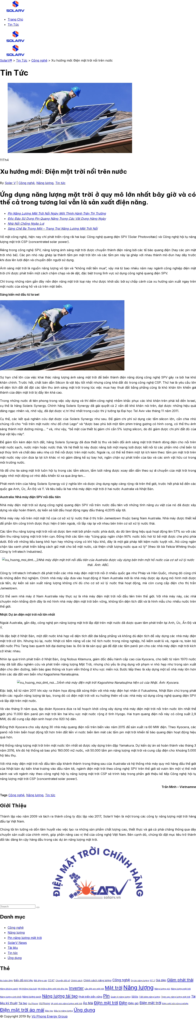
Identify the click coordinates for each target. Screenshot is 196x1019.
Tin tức (60, 183)
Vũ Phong (44, 1003)
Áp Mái (88, 1003)
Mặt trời (113, 988)
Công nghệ (26, 183)
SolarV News (17, 943)
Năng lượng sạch (31, 996)
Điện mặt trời (106, 1002)
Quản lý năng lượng (121, 997)
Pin (106, 996)
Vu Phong (33, 1003)
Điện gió (133, 1003)
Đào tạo (49, 1011)
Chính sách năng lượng (97, 980)
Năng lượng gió (162, 989)
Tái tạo (22, 1003)
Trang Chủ (15, 19)
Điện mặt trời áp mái (22, 1010)
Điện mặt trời (150, 1003)
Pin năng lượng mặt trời (25, 938)
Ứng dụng (15, 958)
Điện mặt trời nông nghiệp (175, 1003)
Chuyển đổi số (63, 980)
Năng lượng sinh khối (10, 997)
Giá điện (161, 980)
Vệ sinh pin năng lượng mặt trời (66, 1003)
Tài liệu (13, 948)
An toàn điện (6, 980)
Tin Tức (13, 24)
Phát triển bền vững (90, 996)
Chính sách (76, 980)
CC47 (51, 980)
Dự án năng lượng (140, 980)
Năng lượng (44, 183)
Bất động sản (40, 980)
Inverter (76, 988)
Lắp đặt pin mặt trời (94, 989)
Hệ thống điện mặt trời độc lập (53, 989)
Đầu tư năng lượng (63, 1011)
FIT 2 (152, 980)
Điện (123, 1002)
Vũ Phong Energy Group (50, 1016)
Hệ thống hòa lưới (28, 989)
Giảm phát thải (180, 979)
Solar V (10, 183)
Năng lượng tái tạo (60, 996)
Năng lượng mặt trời (181, 989)
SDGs (134, 996)
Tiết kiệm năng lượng (149, 997)
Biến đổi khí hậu (23, 980)
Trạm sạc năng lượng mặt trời (175, 997)
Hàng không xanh (9, 989)
